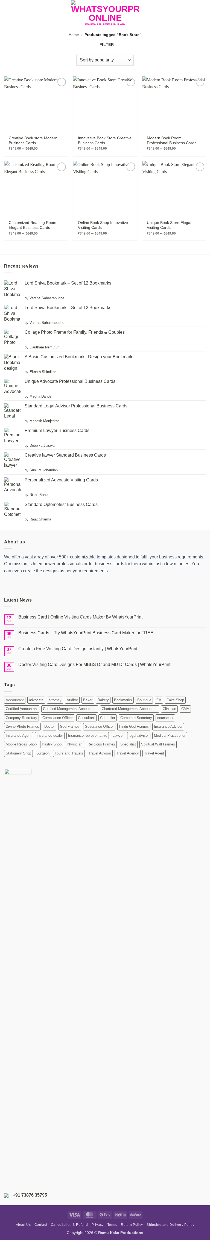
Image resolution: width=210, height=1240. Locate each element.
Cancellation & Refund (69, 1225)
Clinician (169, 709)
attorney (55, 700)
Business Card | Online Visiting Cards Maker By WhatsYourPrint (80, 617)
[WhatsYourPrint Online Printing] (105, 12)
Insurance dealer (50, 735)
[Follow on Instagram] (18, 584)
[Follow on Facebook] (9, 584)
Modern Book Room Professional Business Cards (171, 140)
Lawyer (118, 735)
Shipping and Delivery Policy (170, 1225)
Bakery (103, 700)
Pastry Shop (52, 744)
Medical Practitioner (169, 735)
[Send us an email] (37, 584)
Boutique (144, 700)
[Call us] (46, 584)
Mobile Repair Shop (21, 744)
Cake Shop (175, 700)
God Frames (70, 726)
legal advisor (139, 735)
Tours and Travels (69, 753)
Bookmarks (123, 700)
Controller (107, 718)
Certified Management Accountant (70, 709)
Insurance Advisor (168, 726)
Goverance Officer (99, 726)
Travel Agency (127, 753)
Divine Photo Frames (22, 726)
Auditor (72, 700)
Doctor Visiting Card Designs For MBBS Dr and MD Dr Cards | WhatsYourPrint (94, 664)
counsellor (165, 718)
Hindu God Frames (134, 726)
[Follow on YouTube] (56, 584)
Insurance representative (87, 735)
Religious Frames (101, 744)
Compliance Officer (57, 718)
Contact (40, 1225)
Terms (112, 1225)
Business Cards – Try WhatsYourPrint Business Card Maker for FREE (85, 633)
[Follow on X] (28, 584)
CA (158, 700)
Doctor (49, 726)
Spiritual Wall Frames (158, 744)
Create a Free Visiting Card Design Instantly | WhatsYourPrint (77, 648)
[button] (7, 12)
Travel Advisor (99, 753)
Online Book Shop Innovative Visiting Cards (103, 225)
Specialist (128, 744)
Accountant (15, 700)
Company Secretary (21, 718)
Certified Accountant (22, 709)
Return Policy (132, 1225)
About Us (23, 1225)
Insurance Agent (18, 735)
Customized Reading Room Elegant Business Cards (32, 225)
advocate (36, 700)
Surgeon (42, 753)
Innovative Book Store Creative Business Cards (105, 140)
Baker (87, 700)
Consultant (86, 718)
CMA (185, 709)
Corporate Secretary (136, 718)
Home (74, 34)
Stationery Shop (18, 753)
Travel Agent (154, 753)
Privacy (98, 1225)
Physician (74, 744)
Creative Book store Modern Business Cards (33, 140)
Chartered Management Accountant (130, 709)
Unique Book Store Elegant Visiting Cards (170, 225)
